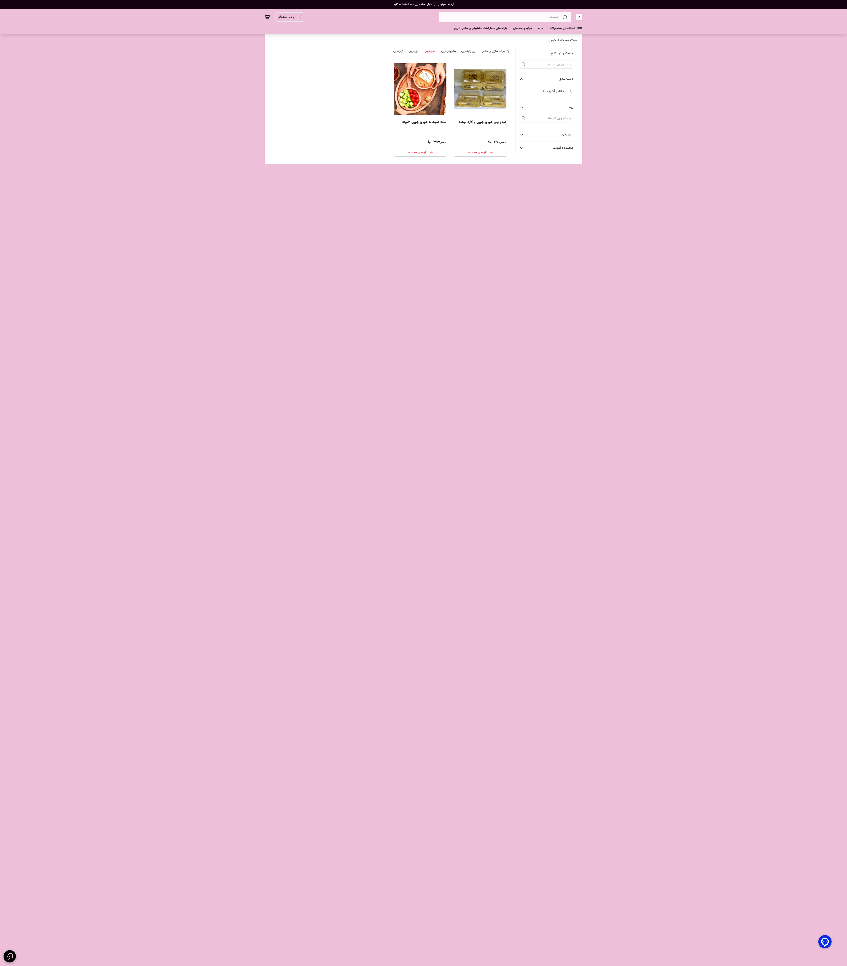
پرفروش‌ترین (448, 51)
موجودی (567, 134)
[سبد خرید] (267, 17)
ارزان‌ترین (414, 51)
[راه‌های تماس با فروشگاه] (10, 956)
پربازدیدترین (468, 51)
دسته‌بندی (566, 79)
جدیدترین (430, 51)
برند (570, 107)
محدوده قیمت (563, 148)
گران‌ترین (398, 51)
